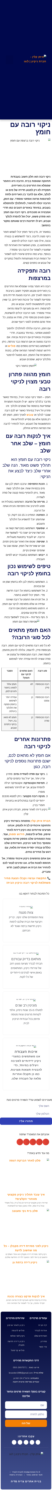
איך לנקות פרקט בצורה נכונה (26, 1296)
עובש (30, 414)
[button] (9, 59)
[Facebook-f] (38, 1442)
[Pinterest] (14, 1442)
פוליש (12, 346)
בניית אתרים (26, 1481)
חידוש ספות (17, 834)
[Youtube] (20, 1442)
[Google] (26, 1442)
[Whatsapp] (32, 1442)
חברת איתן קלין (41, 820)
